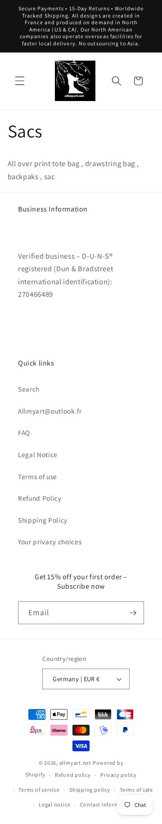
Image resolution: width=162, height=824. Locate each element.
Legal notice (54, 804)
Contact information (106, 804)
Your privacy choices (49, 541)
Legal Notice (38, 454)
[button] (20, 81)
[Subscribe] (133, 613)
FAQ (24, 432)
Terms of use (37, 476)
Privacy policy (118, 774)
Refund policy (73, 774)
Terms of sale (136, 789)
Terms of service (38, 789)
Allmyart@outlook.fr (50, 410)
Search (29, 388)
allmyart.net (75, 762)
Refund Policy (40, 498)
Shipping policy (89, 789)
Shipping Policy (43, 520)
